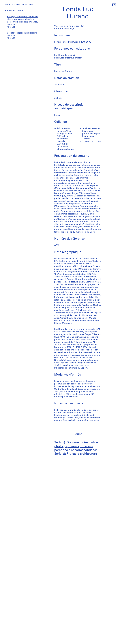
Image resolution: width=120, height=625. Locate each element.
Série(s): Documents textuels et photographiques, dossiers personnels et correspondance (76, 446)
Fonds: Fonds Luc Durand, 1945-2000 (72, 42)
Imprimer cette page (64, 29)
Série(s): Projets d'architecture (75, 454)
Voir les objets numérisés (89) (69, 26)
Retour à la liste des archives (19, 5)
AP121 (57, 245)
